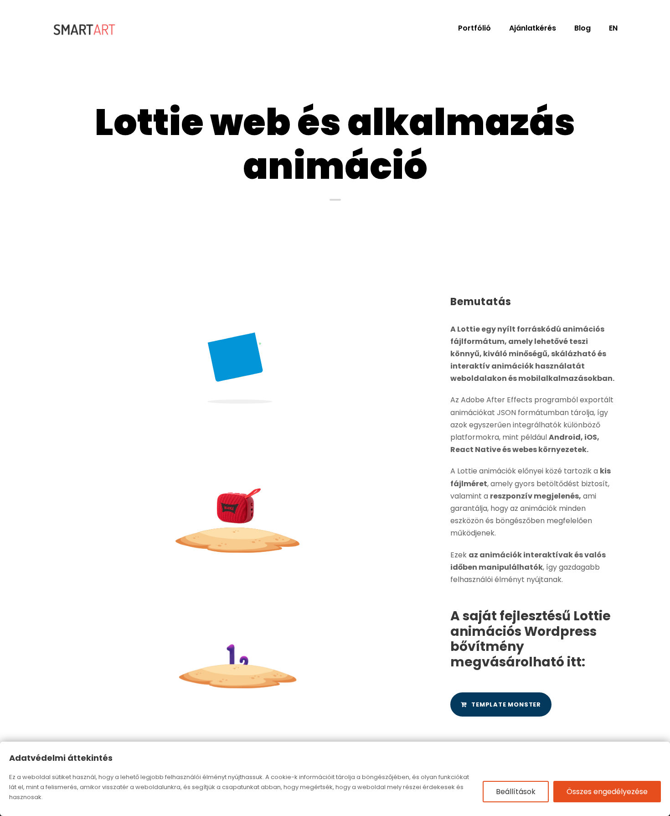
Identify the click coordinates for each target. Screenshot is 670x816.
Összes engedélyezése (607, 791)
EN (613, 28)
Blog (582, 28)
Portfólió (474, 28)
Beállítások (516, 791)
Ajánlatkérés (532, 28)
